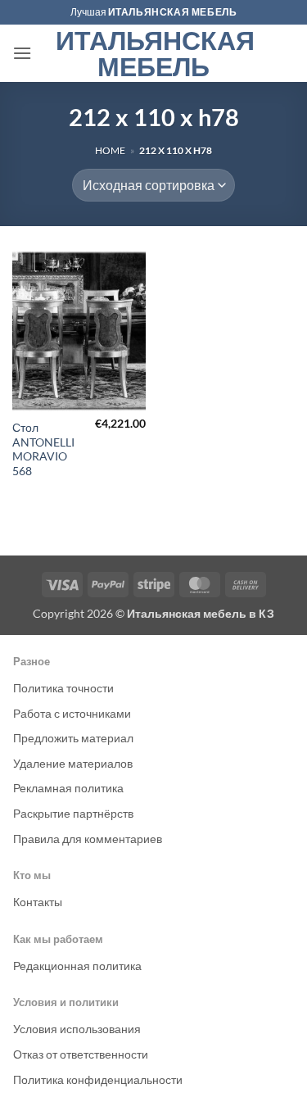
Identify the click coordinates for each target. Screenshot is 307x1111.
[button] (22, 53)
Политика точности (63, 688)
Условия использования (77, 1029)
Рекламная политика (68, 788)
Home (110, 150)
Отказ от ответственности (80, 1054)
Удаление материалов (73, 763)
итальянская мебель (172, 12)
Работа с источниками (72, 713)
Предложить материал (73, 738)
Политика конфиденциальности (98, 1079)
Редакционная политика (77, 966)
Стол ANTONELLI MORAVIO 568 (43, 449)
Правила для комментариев (87, 839)
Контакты (37, 902)
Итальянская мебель (153, 53)
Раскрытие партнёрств (73, 813)
